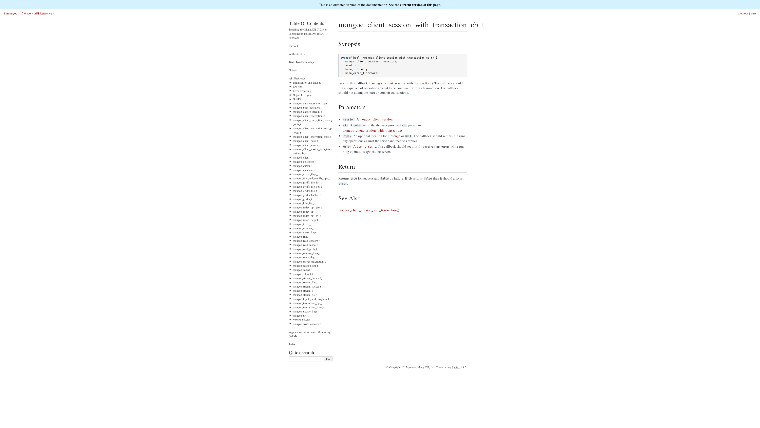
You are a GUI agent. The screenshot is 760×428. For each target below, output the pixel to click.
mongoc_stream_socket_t (307, 286)
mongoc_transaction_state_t (308, 307)
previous (743, 13)
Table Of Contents (306, 23)
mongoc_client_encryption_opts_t (312, 137)
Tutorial (293, 46)
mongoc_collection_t (304, 161)
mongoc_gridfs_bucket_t (307, 195)
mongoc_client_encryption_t (309, 116)
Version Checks (301, 320)
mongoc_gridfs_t (302, 199)
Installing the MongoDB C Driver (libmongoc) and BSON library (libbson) (308, 34)
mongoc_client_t (302, 157)
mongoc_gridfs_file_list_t (307, 182)
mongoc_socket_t (302, 270)
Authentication (297, 54)
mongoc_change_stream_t (307, 112)
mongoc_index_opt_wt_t (307, 216)
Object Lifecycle (302, 95)
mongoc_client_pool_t (305, 141)
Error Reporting (302, 91)
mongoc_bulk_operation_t (307, 107)
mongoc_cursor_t (302, 166)
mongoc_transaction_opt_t (307, 303)
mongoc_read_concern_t (306, 241)
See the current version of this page (414, 4)
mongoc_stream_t (303, 290)
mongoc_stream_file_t (305, 282)
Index (292, 344)
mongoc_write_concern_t (307, 324)
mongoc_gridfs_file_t (305, 191)
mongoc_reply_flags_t (305, 257)
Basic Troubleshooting (301, 62)
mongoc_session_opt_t (305, 266)
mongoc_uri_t (301, 315)
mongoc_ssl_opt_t (303, 274)
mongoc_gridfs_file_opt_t (307, 186)
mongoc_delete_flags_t (305, 174)
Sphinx (456, 367)
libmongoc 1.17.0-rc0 (17, 13)
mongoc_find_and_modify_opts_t (312, 178)
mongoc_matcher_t (303, 228)
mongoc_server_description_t (309, 261)
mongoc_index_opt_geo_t (307, 207)
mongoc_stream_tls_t (305, 295)
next (753, 13)
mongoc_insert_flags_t (305, 220)
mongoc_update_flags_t (306, 311)
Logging (297, 87)
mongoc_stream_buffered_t (308, 278)
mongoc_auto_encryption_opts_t (311, 103)
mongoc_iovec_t (302, 224)
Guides (293, 70)
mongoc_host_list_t (304, 203)
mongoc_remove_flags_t (306, 253)
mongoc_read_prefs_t (305, 249)
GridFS (297, 99)
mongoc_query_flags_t (305, 232)
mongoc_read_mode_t (305, 245)
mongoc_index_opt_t (304, 211)
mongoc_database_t (304, 170)
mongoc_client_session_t (307, 145)
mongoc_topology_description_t (311, 299)
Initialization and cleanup (307, 82)
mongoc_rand (300, 236)
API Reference (43, 13)
